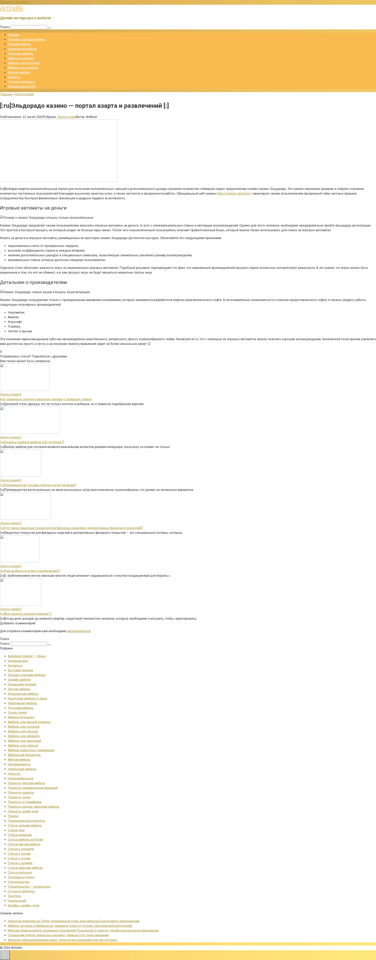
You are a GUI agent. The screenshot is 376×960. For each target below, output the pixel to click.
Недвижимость (19, 764)
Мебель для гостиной (23, 63)
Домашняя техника (22, 684)
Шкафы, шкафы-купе (23, 905)
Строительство (19, 882)
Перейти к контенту (14, 2)
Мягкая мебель (19, 72)
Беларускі (15, 665)
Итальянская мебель (23, 694)
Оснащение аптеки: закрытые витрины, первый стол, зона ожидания (58, 935)
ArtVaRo (11, 8)
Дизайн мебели (19, 44)
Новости (14, 77)
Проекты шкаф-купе (23, 811)
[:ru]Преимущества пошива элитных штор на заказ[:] (38, 485)
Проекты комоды (21, 792)
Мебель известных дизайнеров (31, 750)
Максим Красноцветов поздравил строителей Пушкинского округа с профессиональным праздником (83, 930)
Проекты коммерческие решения (33, 788)
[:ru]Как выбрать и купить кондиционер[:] (30, 571)
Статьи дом (16, 830)
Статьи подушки (20, 872)
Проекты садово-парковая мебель (33, 807)
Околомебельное (20, 778)
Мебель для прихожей (24, 741)
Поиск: (5, 27)
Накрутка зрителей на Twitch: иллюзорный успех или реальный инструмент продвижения (73, 921)
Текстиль (14, 896)
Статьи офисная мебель (25, 868)
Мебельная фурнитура (24, 755)
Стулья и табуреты (21, 82)
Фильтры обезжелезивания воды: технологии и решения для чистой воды (62, 940)
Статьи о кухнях (19, 854)
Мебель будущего (21, 58)
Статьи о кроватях (21, 849)
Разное (13, 816)
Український (17, 901)
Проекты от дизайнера (24, 802)
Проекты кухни (19, 797)
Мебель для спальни (23, 68)
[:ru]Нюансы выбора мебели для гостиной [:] (32, 442)
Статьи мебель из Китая (25, 839)
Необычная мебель (22, 769)
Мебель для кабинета (24, 736)
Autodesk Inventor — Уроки (27, 656)
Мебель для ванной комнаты (29, 722)
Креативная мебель (22, 49)
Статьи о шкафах (20, 863)
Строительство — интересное (29, 886)
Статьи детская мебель (25, 825)
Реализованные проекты (26, 821)
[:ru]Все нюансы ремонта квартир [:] (25, 614)
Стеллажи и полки (21, 877)
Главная (13, 35)
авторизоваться (78, 631)
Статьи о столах (19, 858)
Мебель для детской (23, 731)
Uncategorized (18, 661)
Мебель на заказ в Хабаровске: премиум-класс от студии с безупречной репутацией (70, 926)
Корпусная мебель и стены (27, 698)
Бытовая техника (20, 670)
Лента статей (66, 117)
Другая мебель (19, 689)
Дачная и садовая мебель (27, 39)
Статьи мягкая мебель (24, 844)
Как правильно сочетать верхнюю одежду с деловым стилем (45, 399)
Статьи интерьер (20, 835)
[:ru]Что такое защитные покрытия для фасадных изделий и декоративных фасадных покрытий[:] (71, 528)
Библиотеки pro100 (22, 86)
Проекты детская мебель (26, 783)
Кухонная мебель (20, 53)
